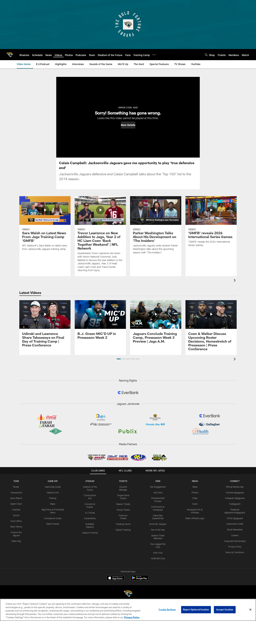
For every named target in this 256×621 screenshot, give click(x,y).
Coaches (16, 509)
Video (195, 498)
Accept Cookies (224, 609)
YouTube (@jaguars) (235, 492)
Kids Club (157, 552)
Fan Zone (158, 492)
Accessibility (90, 518)
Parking (52, 498)
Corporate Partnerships (235, 541)
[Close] (250, 610)
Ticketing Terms (123, 524)
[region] (128, 610)
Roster (16, 487)
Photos (195, 492)
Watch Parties (52, 524)
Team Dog (16, 541)
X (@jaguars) (235, 504)
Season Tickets (123, 504)
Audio (195, 504)
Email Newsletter (235, 529)
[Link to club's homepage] (10, 54)
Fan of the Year (158, 529)
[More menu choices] (154, 54)
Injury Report (16, 498)
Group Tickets (123, 509)
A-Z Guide (90, 512)
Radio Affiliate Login (194, 518)
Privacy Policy (234, 546)
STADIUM (90, 481)
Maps (52, 504)
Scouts (16, 515)
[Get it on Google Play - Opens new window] (139, 579)
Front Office (16, 521)
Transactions (16, 492)
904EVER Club (158, 558)
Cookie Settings (167, 609)
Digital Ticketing (123, 529)
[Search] (206, 54)
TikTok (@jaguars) (235, 518)
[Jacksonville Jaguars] (128, 594)
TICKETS (123, 481)
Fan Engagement (158, 487)
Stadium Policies (90, 532)
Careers (234, 535)
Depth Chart (16, 504)
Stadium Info (53, 492)
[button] (128, 125)
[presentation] (235, 281)
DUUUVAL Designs (157, 524)
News (194, 487)
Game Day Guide (53, 487)
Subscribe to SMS (234, 524)
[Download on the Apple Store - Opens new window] (115, 578)
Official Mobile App (235, 487)
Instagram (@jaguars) (235, 498)
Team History (16, 526)
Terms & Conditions (234, 552)
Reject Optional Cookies (196, 609)
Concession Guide (52, 518)
